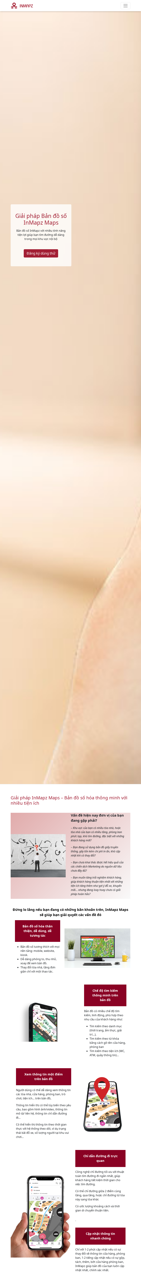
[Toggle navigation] (125, 5)
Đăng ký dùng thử (41, 253)
